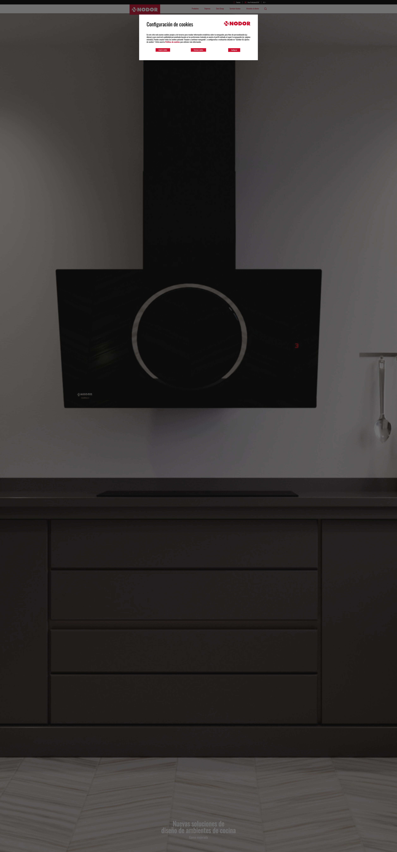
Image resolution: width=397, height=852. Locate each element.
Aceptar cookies (162, 50)
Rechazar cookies (198, 50)
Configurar (234, 50)
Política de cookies (172, 42)
